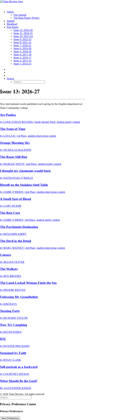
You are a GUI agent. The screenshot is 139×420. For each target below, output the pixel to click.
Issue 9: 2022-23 (22, 39)
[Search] (15, 397)
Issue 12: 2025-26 (23, 30)
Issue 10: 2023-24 (23, 36)
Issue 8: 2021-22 (22, 42)
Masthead (12, 24)
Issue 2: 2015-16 (22, 60)
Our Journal (20, 14)
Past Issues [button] (12, 27)
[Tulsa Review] (69, 4)
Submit (10, 20)
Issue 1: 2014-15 (22, 63)
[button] (10, 78)
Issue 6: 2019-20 (22, 48)
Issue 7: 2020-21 (22, 45)
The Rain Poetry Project (26, 17)
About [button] (10, 11)
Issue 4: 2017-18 (22, 54)
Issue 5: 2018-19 (22, 51)
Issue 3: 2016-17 (22, 57)
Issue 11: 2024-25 (23, 33)
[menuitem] (73, 14)
